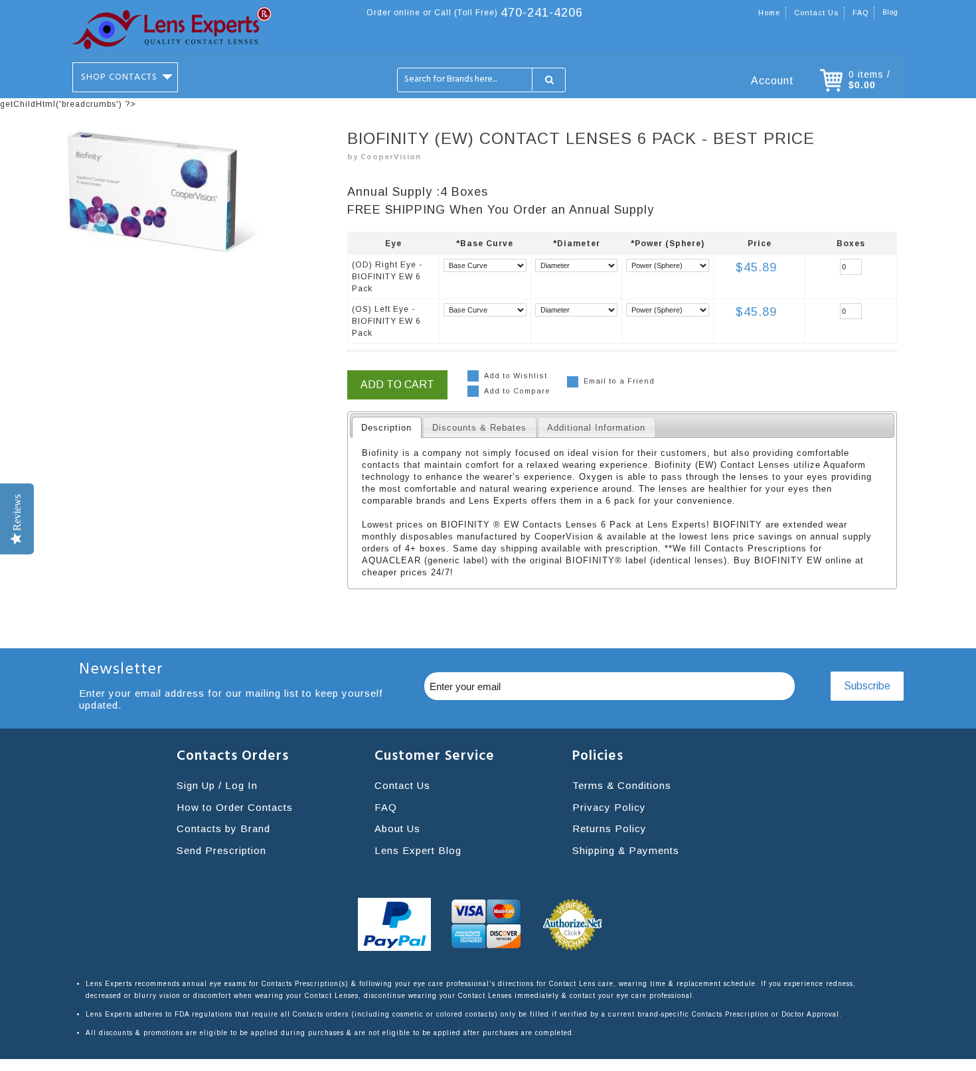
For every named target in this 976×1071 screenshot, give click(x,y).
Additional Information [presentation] (596, 428)
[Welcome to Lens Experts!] (172, 28)
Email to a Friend (619, 381)
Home (769, 13)
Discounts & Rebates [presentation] (479, 428)
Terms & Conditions (621, 785)
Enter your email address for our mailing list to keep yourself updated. (231, 699)
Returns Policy (609, 828)
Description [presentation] (386, 428)
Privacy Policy (609, 807)
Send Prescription (221, 850)
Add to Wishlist (515, 376)
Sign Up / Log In (217, 785)
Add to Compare (517, 391)
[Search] (548, 80)
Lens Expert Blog (417, 850)
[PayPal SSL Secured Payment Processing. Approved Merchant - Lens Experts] (394, 924)
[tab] (386, 427)
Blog (890, 13)
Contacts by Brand (223, 828)
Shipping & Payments (625, 850)
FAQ (860, 13)
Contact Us (402, 785)
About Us (397, 828)
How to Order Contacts (235, 807)
